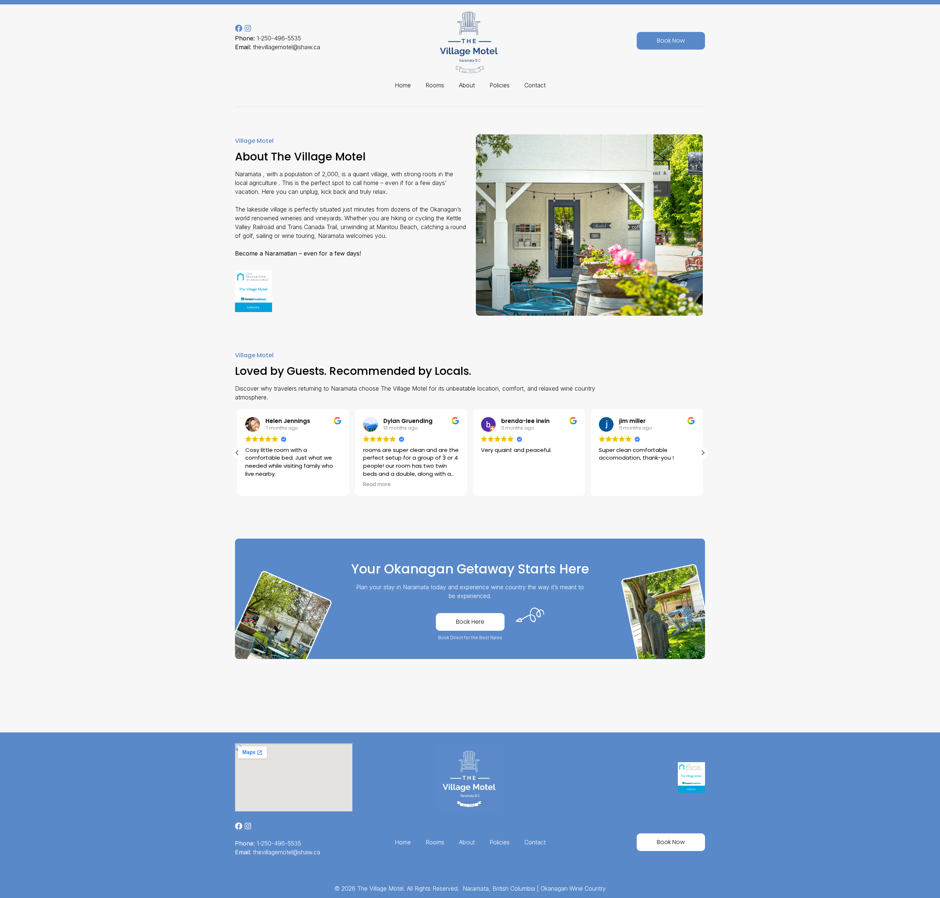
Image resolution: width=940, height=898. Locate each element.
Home (403, 85)
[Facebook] (238, 28)
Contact (535, 85)
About (467, 85)
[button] (702, 452)
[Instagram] (248, 28)
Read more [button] (377, 484)
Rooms (435, 85)
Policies (499, 85)
